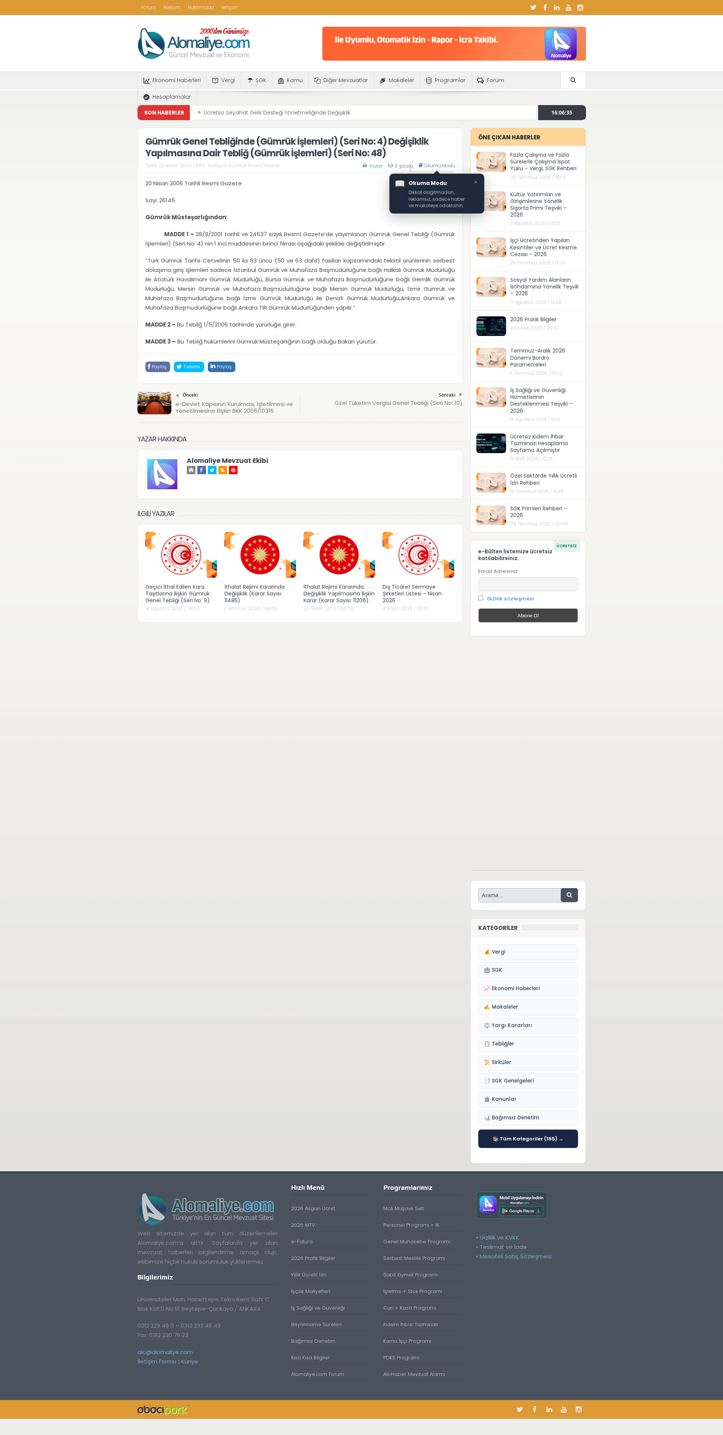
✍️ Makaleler (501, 1007)
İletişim (229, 7)
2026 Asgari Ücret (313, 1208)
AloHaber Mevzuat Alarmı (414, 1374)
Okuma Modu (439, 166)
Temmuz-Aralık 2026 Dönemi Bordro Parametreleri (537, 357)
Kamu (295, 80)
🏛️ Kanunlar (500, 1099)
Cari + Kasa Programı (409, 1307)
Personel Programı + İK (411, 1225)
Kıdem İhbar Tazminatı (410, 1324)
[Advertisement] (527, 757)
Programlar (450, 80)
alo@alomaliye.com (165, 1352)
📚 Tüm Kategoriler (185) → (528, 1138)
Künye (189, 1361)
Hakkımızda (201, 7)
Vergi (228, 80)
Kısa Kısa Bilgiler (310, 1357)
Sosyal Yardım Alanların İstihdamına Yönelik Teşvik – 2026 (544, 286)
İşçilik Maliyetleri (310, 1291)
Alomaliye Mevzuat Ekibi (227, 460)
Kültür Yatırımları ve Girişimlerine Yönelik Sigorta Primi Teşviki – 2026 (538, 205)
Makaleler (401, 80)
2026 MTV (303, 1225)
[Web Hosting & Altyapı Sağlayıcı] (163, 1409)
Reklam (171, 7)
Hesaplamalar (172, 97)
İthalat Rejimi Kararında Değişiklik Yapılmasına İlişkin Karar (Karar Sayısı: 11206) (339, 593)
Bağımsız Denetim (313, 1341)
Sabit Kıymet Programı (410, 1274)
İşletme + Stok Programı (412, 1291)
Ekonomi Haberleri (177, 80)
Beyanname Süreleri (316, 1324)
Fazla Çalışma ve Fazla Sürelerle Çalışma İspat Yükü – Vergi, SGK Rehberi (543, 161)
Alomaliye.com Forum (317, 1374)
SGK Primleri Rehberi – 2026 (538, 512)
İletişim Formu (156, 1361)
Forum (148, 7)
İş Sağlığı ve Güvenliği (318, 1307)
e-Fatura (302, 1241)
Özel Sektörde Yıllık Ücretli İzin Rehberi (543, 479)
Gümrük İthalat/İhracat (254, 165)
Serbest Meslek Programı (414, 1258)
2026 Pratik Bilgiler (533, 319)
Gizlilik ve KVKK (499, 1237)
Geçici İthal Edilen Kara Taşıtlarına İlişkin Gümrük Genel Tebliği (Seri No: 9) (177, 593)
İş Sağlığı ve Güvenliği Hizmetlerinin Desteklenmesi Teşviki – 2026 (541, 400)
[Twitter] (533, 7)
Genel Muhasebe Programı (416, 1241)
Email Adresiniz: (498, 571)
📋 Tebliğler (499, 1043)
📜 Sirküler (497, 1062)
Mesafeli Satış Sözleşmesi (516, 1256)
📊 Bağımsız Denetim (511, 1117)
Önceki (190, 395)
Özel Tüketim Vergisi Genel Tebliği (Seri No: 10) (398, 403)
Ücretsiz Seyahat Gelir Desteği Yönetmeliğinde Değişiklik (277, 112)
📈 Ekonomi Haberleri (512, 988)
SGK (261, 80)
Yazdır (376, 166)
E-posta (404, 166)
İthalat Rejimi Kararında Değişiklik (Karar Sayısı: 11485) (254, 593)
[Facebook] (545, 7)
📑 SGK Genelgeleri (509, 1080)
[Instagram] (580, 7)
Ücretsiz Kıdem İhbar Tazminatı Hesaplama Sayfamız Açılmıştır (539, 443)
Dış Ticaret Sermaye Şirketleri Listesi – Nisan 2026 (412, 593)
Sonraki (447, 395)
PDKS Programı (401, 1357)
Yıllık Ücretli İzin (308, 1274)
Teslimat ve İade (503, 1247)
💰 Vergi (494, 952)
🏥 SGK (493, 970)
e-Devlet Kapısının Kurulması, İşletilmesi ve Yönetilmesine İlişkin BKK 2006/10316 (234, 407)
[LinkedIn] (557, 7)
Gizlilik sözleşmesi (510, 598)
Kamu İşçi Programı (407, 1341)
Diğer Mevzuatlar (345, 80)
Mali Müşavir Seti (403, 1208)
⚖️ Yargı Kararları (508, 1025)
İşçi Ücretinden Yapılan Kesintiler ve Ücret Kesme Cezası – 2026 (543, 247)
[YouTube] (568, 7)
